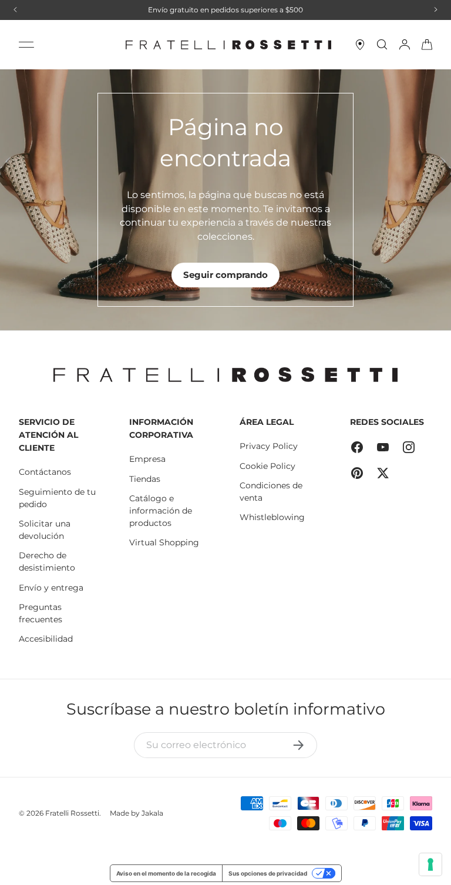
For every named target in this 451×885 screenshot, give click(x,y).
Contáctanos (45, 472)
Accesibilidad (46, 638)
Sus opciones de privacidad (267, 873)
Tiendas (144, 479)
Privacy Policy (269, 446)
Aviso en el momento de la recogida (166, 873)
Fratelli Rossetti (72, 813)
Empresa (147, 459)
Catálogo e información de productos (160, 510)
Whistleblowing (272, 517)
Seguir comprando (225, 274)
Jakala (152, 813)
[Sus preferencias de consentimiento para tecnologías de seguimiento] (430, 864)
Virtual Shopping (164, 542)
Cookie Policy (267, 466)
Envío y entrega (51, 587)
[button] (427, 44)
